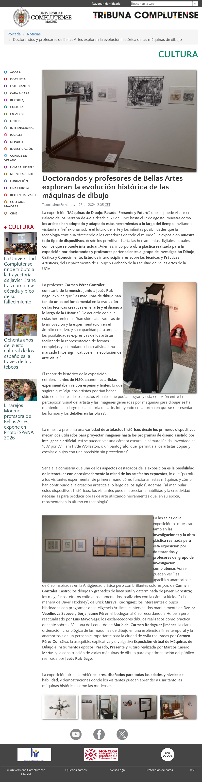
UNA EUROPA (19, 188)
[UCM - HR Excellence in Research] (34, 754)
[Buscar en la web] (195, 3)
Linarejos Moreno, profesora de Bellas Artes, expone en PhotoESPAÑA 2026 (19, 422)
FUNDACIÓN (19, 181)
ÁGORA (15, 72)
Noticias (34, 34)
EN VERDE (17, 114)
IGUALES (16, 134)
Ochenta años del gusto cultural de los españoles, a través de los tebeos (19, 353)
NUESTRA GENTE (22, 174)
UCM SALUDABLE (22, 167)
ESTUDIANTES (20, 86)
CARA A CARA (19, 93)
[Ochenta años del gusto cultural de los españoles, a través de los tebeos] (20, 324)
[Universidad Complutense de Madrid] (42, 17)
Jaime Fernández (63, 205)
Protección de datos (159, 770)
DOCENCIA (18, 79)
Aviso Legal (117, 770)
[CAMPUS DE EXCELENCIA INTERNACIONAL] (101, 754)
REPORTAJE (18, 100)
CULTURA (16, 107)
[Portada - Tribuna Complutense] (145, 14)
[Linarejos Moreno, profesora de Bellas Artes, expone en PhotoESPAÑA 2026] (20, 390)
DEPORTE (17, 142)
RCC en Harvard (23, 195)
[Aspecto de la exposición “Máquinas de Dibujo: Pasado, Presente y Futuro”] (138, 707)
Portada (14, 34)
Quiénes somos (76, 770)
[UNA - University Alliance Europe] (167, 754)
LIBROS (15, 121)
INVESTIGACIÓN (21, 148)
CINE (13, 213)
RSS (192, 770)
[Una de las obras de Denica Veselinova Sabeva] (60, 707)
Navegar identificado (106, 3)
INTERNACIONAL (22, 128)
